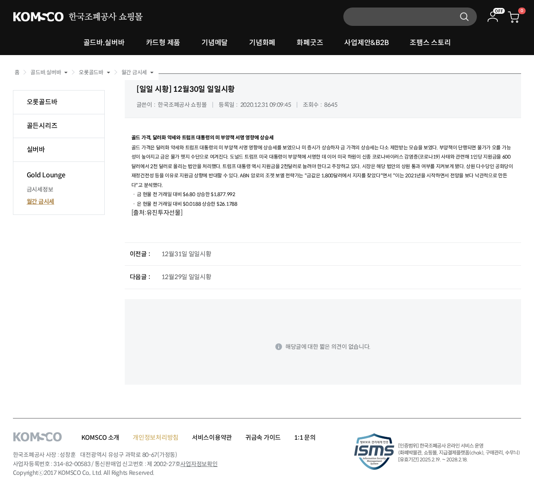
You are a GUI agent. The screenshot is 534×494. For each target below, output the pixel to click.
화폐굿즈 (310, 42)
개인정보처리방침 (156, 437)
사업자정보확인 (198, 464)
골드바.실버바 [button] (45, 72)
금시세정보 (40, 189)
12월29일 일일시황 (186, 277)
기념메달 (215, 42)
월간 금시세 (40, 201)
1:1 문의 (304, 437)
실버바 (36, 149)
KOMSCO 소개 (100, 437)
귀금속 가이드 (263, 437)
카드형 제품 (163, 42)
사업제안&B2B (366, 42)
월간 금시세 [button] (134, 72)
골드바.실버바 (104, 42)
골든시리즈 (42, 125)
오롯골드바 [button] (91, 72)
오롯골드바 (42, 102)
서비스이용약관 (212, 437)
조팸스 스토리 (430, 42)
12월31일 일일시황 (186, 254)
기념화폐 (262, 42)
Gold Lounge (46, 175)
